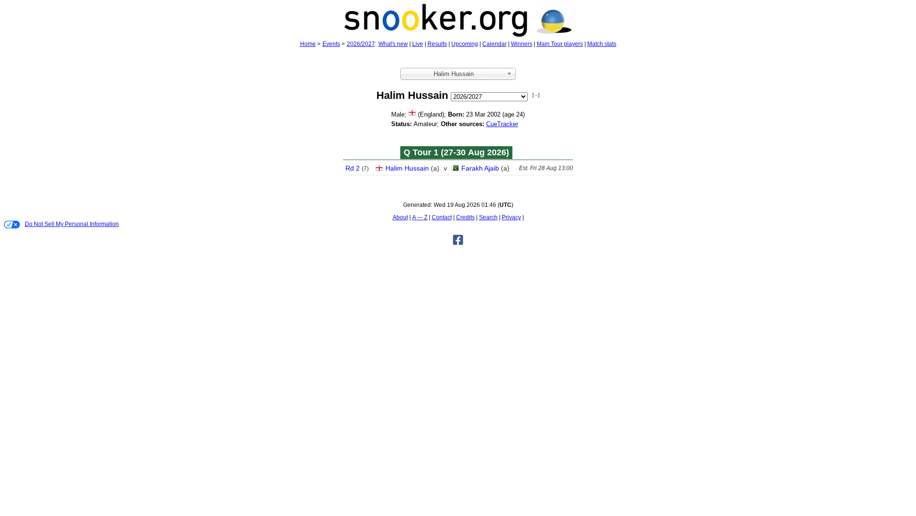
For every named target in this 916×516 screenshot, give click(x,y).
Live (417, 44)
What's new (393, 44)
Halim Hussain (407, 168)
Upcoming (464, 44)
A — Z (419, 217)
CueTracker (502, 124)
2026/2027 (361, 44)
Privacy (511, 217)
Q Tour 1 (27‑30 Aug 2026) (456, 152)
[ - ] (536, 94)
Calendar (494, 44)
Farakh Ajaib (480, 168)
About (400, 217)
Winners (521, 44)
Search (488, 217)
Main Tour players (560, 44)
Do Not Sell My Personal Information (72, 224)
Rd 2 (352, 168)
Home (308, 44)
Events (331, 44)
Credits (465, 217)
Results (437, 44)
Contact (442, 217)
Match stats (601, 44)
